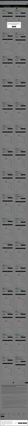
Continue (14, 26)
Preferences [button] (4, 424)
